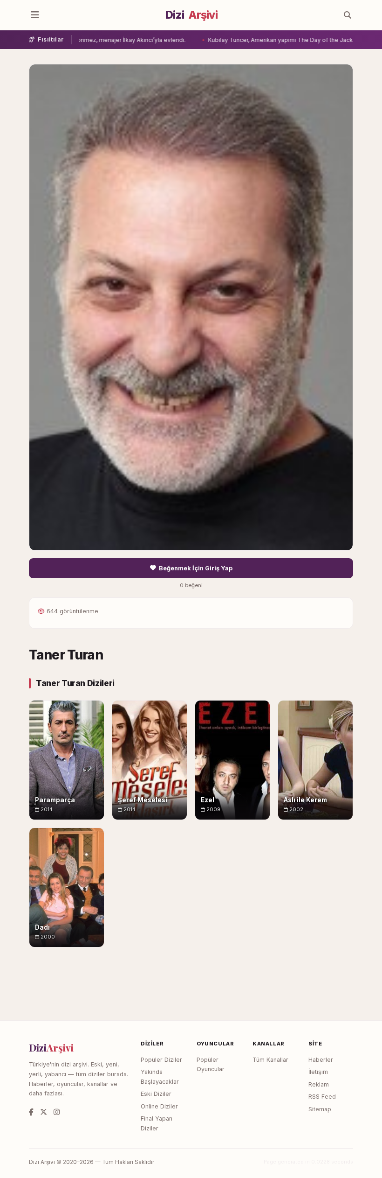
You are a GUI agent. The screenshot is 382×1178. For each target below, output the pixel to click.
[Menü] (35, 15)
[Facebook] (31, 1112)
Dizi (191, 14)
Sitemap (319, 1109)
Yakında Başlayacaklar (160, 1076)
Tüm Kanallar (270, 1059)
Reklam (318, 1084)
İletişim (318, 1071)
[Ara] (347, 15)
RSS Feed (322, 1096)
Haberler (320, 1059)
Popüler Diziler (161, 1059)
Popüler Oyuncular (211, 1064)
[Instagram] (57, 1112)
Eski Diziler (156, 1093)
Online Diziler (159, 1106)
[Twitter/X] (43, 1112)
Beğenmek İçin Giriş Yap (195, 568)
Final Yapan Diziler (156, 1123)
